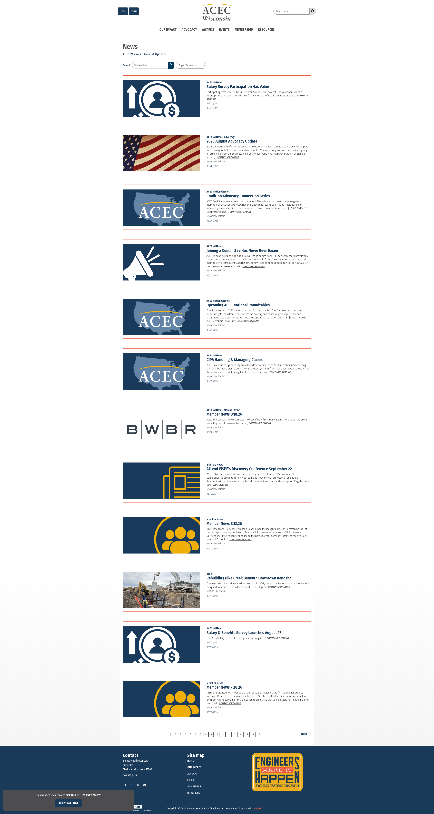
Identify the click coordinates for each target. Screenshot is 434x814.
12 (228, 734)
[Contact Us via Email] (145, 785)
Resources (266, 29)
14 (240, 734)
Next (304, 734)
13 (234, 734)
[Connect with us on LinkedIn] (132, 785)
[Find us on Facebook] (126, 785)
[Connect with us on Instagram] (138, 785)
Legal (257, 808)
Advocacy (189, 29)
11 (223, 734)
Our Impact (167, 29)
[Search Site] (312, 11)
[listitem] (123, 11)
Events (224, 29)
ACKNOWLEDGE (68, 803)
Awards (208, 29)
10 (216, 734)
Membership (244, 29)
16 (252, 734)
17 (259, 734)
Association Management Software (135, 810)
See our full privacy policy (83, 795)
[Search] (171, 65)
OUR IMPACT (194, 767)
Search (126, 65)
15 (246, 734)
